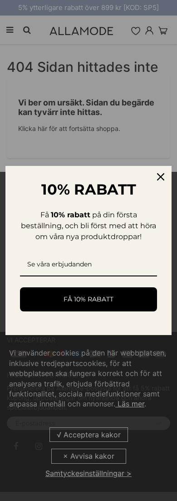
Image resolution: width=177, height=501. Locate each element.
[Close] (161, 177)
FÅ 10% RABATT (88, 299)
